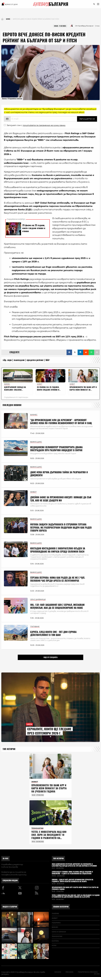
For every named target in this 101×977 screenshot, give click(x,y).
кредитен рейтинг (35, 360)
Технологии (57, 936)
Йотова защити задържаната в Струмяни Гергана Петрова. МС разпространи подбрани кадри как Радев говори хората (61, 527)
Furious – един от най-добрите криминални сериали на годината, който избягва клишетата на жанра (72, 880)
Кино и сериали (59, 932)
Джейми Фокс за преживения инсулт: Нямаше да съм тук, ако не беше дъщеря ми (60, 499)
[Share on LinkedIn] (80, 352)
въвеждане (19, 360)
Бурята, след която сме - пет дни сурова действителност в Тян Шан (53, 633)
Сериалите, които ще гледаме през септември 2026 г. (49, 731)
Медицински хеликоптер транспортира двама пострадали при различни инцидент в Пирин (56, 449)
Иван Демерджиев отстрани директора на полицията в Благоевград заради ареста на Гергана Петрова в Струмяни (74, 865)
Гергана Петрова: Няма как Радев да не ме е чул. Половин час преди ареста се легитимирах (57, 579)
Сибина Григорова (9, 867)
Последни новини (12, 405)
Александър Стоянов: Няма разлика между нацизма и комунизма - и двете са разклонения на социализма (72, 873)
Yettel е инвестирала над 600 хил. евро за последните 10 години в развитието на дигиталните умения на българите (48, 838)
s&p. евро (7, 360)
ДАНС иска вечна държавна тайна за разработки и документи (59, 474)
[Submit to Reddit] (86, 352)
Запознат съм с (36, 125)
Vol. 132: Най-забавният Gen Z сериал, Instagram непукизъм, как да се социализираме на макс (57, 606)
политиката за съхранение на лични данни (44, 125)
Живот (54, 918)
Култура (55, 941)
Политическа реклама (88, 972)
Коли (54, 945)
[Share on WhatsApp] (91, 352)
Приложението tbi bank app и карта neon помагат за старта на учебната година (49, 788)
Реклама (69, 972)
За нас (5, 858)
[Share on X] (75, 352)
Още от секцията (50, 657)
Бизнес (55, 927)
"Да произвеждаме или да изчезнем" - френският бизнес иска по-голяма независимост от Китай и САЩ (61, 421)
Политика (56, 923)
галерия (55, 913)
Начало (57, 972)
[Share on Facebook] (69, 352)
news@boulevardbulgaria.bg (13, 875)
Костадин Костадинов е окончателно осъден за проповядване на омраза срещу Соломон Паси (57, 550)
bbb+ (48, 360)
